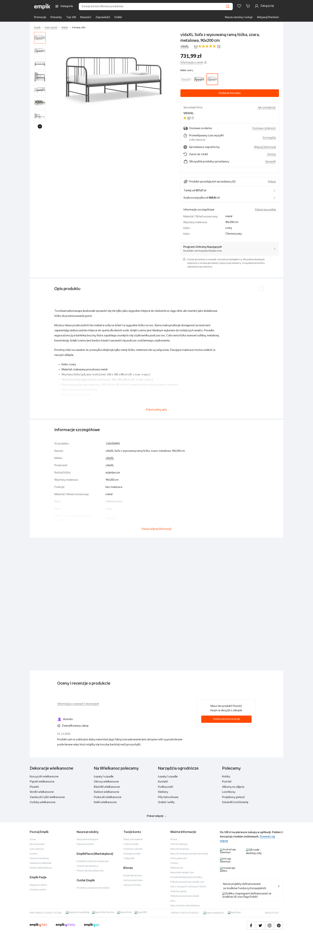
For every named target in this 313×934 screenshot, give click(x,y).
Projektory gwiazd (233, 797)
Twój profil (128, 858)
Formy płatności (178, 858)
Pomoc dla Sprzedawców (90, 871)
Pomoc (174, 839)
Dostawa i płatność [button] (264, 128)
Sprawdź (270, 161)
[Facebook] (251, 926)
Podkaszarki (165, 787)
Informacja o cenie (191, 62)
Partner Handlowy (39, 858)
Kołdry (226, 776)
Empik (37, 27)
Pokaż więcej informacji (156, 529)
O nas (33, 839)
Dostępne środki (131, 854)
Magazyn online (38, 885)
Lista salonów (37, 849)
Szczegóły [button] (269, 137)
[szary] (212, 79)
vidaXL (184, 46)
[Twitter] (260, 926)
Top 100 (71, 17)
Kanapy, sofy (78, 27)
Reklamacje (176, 868)
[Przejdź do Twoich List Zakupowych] (239, 6)
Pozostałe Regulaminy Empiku (186, 877)
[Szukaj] (228, 6)
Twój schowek (131, 844)
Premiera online (38, 890)
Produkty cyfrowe (132, 849)
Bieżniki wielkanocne (107, 787)
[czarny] (199, 79)
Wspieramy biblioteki (40, 863)
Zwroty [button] (271, 154)
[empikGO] (91, 925)
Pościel (226, 781)
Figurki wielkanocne (42, 781)
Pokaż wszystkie (265, 209)
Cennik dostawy (178, 844)
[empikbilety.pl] (66, 925)
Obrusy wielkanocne (106, 781)
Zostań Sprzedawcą (87, 866)
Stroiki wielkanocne (42, 792)
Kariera (33, 854)
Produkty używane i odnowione (93, 888)
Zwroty (174, 863)
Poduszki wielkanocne (107, 797)
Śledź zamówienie (133, 839)
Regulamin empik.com (182, 872)
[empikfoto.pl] (38, 925)
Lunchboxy (228, 792)
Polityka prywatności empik (184, 896)
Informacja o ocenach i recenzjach (78, 704)
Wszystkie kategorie (87, 839)
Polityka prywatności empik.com (187, 882)
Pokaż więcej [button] (155, 816)
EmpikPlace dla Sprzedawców (92, 861)
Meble (64, 27)
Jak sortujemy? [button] (266, 107)
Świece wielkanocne (106, 792)
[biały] (186, 79)
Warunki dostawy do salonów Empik (189, 854)
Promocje (40, 17)
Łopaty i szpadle (104, 776)
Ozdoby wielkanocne (42, 802)
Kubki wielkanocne (105, 802)
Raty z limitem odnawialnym (185, 906)
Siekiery (163, 792)
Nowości (85, 17)
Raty (172, 901)
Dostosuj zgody (178, 891)
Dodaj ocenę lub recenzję (226, 719)
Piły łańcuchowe (168, 797)
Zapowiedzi (102, 17)
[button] (113, 81)
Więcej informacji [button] (265, 147)
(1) (218, 46)
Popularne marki (85, 844)
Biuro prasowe (37, 844)
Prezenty (56, 17)
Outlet (118, 17)
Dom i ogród (51, 27)
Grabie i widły (166, 802)
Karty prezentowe (132, 880)
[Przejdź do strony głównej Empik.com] (42, 6)
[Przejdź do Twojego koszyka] (248, 6)
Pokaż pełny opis (156, 409)
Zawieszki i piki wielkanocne (47, 797)
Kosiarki (163, 781)
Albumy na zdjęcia (233, 787)
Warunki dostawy (179, 849)
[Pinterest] (279, 926)
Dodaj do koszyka (230, 93)
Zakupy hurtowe (132, 885)
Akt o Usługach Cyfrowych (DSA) (188, 887)
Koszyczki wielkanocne (44, 776)
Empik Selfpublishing (41, 868)
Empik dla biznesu (132, 876)
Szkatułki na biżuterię (235, 802)
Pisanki (34, 787)
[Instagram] (269, 926)
